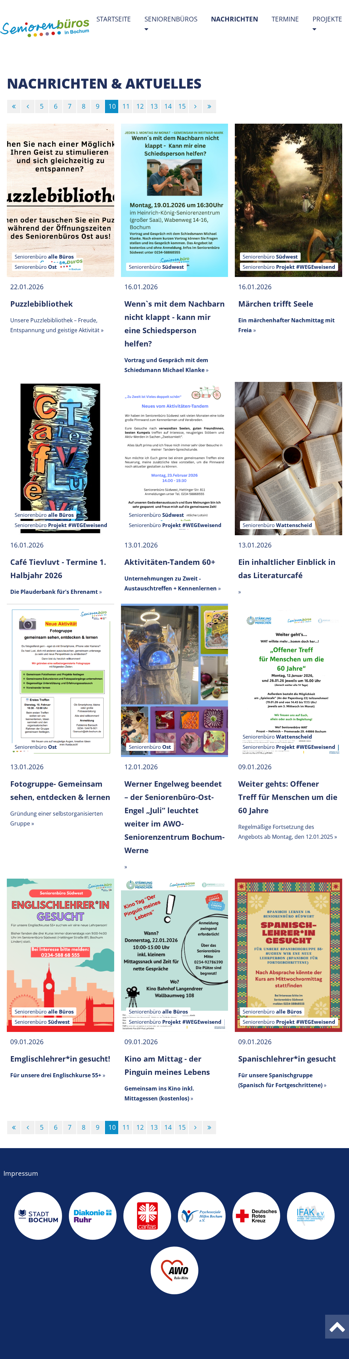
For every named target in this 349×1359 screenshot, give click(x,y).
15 (182, 106)
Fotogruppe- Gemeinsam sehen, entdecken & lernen (60, 790)
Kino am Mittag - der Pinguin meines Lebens (167, 1065)
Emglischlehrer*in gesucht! (60, 1058)
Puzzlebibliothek (41, 303)
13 (154, 106)
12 (140, 106)
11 (126, 106)
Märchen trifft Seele (275, 303)
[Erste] (14, 106)
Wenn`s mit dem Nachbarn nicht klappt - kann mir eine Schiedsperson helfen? (174, 323)
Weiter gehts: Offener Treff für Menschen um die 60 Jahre (287, 796)
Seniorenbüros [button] (171, 19)
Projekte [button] (327, 19)
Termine (285, 19)
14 (168, 106)
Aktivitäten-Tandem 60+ (169, 562)
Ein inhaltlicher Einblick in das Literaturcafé (286, 568)
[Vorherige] (28, 106)
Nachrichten (238, 19)
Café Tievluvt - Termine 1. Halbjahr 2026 (58, 568)
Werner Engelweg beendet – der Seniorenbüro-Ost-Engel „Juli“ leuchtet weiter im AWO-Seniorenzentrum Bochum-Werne (174, 816)
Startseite (113, 19)
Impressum (20, 1173)
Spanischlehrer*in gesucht (287, 1058)
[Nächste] (195, 106)
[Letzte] (209, 106)
